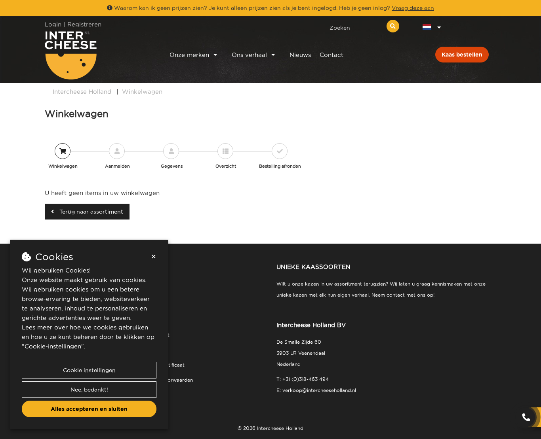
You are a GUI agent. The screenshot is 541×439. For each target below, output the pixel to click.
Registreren (84, 24)
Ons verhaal (249, 54)
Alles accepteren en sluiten (89, 409)
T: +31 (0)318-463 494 (302, 379)
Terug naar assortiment (90, 211)
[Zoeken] (393, 26)
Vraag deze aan (413, 8)
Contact (331, 54)
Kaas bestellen (462, 54)
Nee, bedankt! (89, 389)
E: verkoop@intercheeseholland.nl (316, 390)
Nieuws (300, 54)
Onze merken (189, 54)
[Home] (97, 55)
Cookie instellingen (89, 370)
